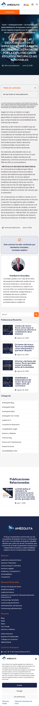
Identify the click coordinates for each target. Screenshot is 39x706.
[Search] (36, 314)
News (3, 624)
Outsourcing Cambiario (10, 600)
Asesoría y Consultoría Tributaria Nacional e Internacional (17, 596)
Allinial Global (6, 642)
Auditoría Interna (7, 592)
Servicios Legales (7, 568)
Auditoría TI (6, 420)
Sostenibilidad (6, 574)
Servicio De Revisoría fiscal (11, 587)
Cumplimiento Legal (9, 429)
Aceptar (19, 685)
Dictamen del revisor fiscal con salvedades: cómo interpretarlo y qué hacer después (25, 347)
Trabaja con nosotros (9, 639)
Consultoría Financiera (10, 425)
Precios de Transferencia (11, 442)
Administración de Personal (11, 606)
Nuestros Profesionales (9, 637)
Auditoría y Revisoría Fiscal (11, 560)
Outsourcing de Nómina (10, 603)
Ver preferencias (19, 697)
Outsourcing (7, 438)
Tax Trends (5, 627)
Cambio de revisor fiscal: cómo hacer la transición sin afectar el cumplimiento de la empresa (25, 330)
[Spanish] (27, 5)
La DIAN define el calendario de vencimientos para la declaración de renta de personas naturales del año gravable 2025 (25, 494)
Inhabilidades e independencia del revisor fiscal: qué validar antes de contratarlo (23, 381)
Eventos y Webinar (9, 433)
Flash (3, 621)
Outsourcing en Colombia (11, 566)
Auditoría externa (7, 589)
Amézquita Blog (8, 403)
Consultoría (5, 577)
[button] (36, 659)
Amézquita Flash (15, 25)
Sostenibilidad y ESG (9, 451)
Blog (2, 618)
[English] (25, 5)
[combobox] (17, 314)
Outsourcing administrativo (11, 608)
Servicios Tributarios (8, 563)
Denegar (19, 691)
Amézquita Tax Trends (10, 416)
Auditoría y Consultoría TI (10, 571)
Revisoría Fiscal (8, 446)
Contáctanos (9, 12)
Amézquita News (8, 411)
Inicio (4, 25)
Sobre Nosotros (7, 634)
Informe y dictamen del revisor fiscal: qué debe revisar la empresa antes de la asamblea (25, 364)
